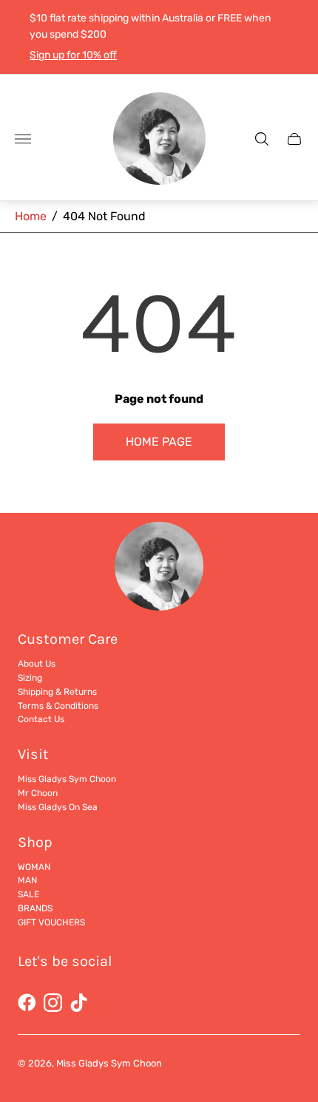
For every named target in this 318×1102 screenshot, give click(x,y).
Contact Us (41, 719)
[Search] (262, 139)
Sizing (30, 678)
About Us (36, 664)
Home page (159, 442)
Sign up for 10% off (73, 55)
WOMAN (34, 867)
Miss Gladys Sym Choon (67, 779)
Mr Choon (38, 793)
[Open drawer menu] (23, 139)
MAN (27, 880)
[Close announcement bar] (295, 37)
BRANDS (35, 908)
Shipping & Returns (57, 692)
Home (31, 216)
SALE (28, 894)
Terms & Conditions (58, 706)
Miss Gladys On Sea (58, 807)
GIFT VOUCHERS (51, 922)
